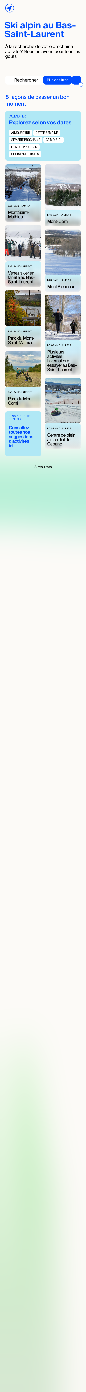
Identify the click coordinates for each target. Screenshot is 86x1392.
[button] (62, 80)
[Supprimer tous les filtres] (81, 85)
